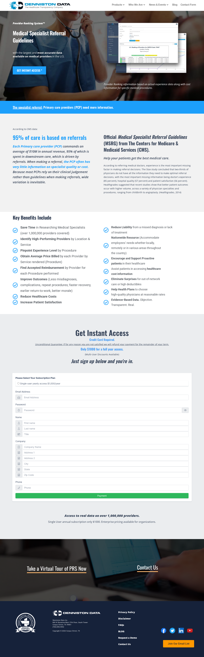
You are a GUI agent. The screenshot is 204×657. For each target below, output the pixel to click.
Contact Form (188, 4)
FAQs (121, 624)
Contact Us (147, 567)
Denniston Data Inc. (60, 620)
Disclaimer (124, 618)
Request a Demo (127, 637)
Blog (174, 4)
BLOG (121, 631)
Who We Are (135, 4)
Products (117, 4)
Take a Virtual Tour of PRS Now (56, 568)
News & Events (157, 4)
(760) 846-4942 (58, 627)
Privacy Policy (126, 612)
